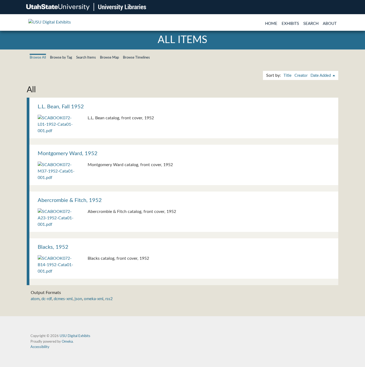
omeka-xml (93, 299)
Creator (301, 76)
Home (271, 24)
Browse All (38, 57)
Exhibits (290, 24)
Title (288, 76)
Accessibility (39, 347)
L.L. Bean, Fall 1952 (61, 106)
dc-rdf (46, 299)
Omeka (67, 341)
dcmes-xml (63, 299)
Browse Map (109, 57)
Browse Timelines (136, 57)
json (78, 299)
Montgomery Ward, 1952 (68, 153)
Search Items (86, 57)
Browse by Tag (61, 57)
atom (35, 299)
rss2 (109, 299)
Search (311, 24)
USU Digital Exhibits (75, 336)
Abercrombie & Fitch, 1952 (70, 200)
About (330, 24)
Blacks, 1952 (53, 247)
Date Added (321, 76)
